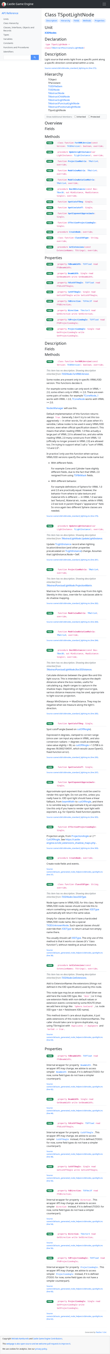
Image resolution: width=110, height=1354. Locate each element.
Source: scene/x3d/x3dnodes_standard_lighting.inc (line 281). (73, 559)
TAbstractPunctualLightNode (63, 103)
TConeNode (78, 399)
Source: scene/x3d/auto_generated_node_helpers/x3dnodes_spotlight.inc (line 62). (75, 1316)
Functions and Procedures (16, 47)
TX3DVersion (73, 146)
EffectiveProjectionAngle (81, 223)
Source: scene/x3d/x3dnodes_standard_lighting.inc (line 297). (73, 772)
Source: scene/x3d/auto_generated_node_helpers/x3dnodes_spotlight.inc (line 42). (75, 1087)
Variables (7, 39)
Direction (73, 310)
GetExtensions (76, 247)
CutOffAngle (74, 292)
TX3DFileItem (55, 86)
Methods (87, 20)
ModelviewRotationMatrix (81, 180)
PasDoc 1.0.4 (101, 1332)
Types (6, 34)
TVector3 (85, 310)
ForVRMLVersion (83, 143)
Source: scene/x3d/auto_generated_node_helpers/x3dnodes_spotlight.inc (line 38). (75, 953)
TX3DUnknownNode (58, 925)
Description (51, 20)
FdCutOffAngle (75, 282)
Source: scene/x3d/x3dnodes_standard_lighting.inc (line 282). (73, 603)
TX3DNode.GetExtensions (73, 977)
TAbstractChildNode (59, 96)
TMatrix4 (93, 161)
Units (6, 19)
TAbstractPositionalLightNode (68, 48)
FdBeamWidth (74, 264)
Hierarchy (65, 20)
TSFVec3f (87, 301)
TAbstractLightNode (59, 100)
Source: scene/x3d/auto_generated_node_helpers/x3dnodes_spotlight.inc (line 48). (75, 1154)
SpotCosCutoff (75, 207)
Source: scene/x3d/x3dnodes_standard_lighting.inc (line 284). (73, 640)
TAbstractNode (56, 93)
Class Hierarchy (10, 23)
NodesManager (55, 408)
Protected (95, 116)
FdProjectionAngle (77, 320)
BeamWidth (73, 273)
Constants (8, 43)
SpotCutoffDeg (75, 202)
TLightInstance (82, 155)
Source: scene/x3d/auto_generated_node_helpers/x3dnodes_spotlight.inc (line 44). (75, 1111)
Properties (100, 20)
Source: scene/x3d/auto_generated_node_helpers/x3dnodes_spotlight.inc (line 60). (75, 1289)
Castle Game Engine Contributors (47, 1338)
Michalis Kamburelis (20, 1338)
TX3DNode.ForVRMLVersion (75, 374)
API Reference (10, 13)
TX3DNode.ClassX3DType (73, 896)
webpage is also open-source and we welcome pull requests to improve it (38, 1343)
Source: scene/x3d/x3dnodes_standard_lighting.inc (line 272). (71, 68)
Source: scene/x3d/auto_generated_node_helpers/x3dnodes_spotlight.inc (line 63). (75, 1037)
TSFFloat (87, 264)
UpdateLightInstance (80, 152)
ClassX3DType (82, 238)
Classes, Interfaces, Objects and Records (18, 29)
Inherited (81, 116)
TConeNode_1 (91, 395)
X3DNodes (50, 32)
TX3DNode (54, 89)
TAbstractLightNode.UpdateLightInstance (81, 538)
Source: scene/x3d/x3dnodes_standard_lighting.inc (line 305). (73, 817)
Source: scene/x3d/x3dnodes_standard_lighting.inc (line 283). (73, 622)
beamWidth (68, 801)
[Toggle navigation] (104, 4)
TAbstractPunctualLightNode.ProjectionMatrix (69, 585)
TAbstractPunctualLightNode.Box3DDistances (69, 669)
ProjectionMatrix (77, 161)
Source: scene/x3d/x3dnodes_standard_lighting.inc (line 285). (73, 713)
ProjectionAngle (76, 329)
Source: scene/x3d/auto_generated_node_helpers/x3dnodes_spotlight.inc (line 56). (75, 1245)
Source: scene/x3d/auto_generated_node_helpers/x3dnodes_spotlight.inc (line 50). (75, 1178)
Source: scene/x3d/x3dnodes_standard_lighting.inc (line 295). (73, 757)
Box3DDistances (77, 189)
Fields (76, 20)
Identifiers (8, 51)
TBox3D (60, 192)
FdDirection (74, 301)
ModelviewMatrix (76, 170)
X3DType (94, 909)
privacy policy (41, 1349)
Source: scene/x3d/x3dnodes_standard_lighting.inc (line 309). (73, 848)
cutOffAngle (83, 729)
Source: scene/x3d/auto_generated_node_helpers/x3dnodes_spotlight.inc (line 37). (75, 872)
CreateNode (74, 232)
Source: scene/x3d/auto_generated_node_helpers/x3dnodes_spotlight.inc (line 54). (75, 1221)
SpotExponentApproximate (81, 213)
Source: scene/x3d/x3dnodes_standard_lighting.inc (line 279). (73, 516)
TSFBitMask (80, 475)
